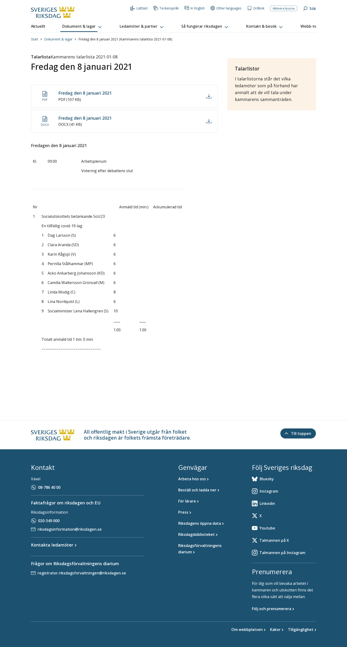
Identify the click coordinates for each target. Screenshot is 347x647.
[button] (82, 26)
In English (197, 8)
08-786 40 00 (49, 487)
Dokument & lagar (58, 39)
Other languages (228, 8)
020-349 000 (48, 520)
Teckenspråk (169, 8)
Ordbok (258, 8)
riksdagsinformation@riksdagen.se (70, 529)
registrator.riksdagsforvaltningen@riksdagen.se (82, 573)
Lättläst (142, 8)
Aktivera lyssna (284, 8)
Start (34, 39)
